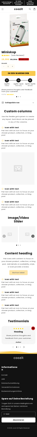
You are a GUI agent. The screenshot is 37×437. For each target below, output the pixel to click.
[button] (2, 9)
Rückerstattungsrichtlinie (9, 391)
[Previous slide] (4, 236)
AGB (3, 379)
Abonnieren (18, 420)
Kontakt (5, 375)
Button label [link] (18, 272)
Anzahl (4, 63)
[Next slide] (32, 236)
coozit (15, 428)
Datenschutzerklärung (9, 383)
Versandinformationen (9, 387)
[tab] (17, 97)
